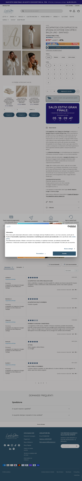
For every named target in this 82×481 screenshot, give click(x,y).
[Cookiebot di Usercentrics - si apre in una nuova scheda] (69, 226)
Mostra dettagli (68, 248)
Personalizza (39, 253)
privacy (24, 257)
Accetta (64, 253)
